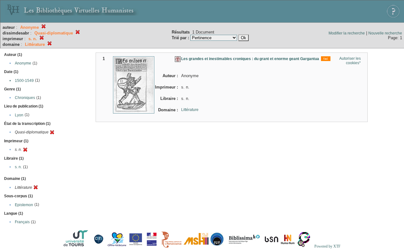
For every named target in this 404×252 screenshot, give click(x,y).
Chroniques (25, 97)
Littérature (190, 110)
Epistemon (24, 205)
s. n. (18, 167)
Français (22, 222)
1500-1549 (24, 80)
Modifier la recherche (347, 33)
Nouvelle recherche (385, 33)
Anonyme (23, 63)
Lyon (19, 115)
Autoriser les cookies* (350, 60)
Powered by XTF (327, 246)
